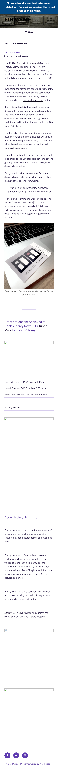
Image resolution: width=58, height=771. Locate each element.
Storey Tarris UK (13, 613)
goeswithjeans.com (33, 100)
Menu (30, 32)
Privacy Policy (11, 763)
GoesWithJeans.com (15, 148)
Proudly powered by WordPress (35, 763)
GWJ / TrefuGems (16, 56)
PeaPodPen (10, 394)
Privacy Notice (12, 407)
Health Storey (11, 388)
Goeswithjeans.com (27, 63)
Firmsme (18, 19)
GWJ (36, 202)
